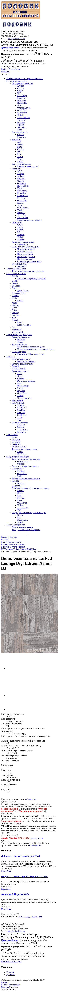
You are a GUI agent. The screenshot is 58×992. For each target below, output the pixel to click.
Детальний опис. (10, 47)
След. (27, 916)
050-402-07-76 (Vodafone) (12, 31)
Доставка (10, 974)
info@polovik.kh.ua (16, 39)
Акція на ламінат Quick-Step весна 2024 (24, 876)
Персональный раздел (11, 961)
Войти (4, 69)
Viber (26, 36)
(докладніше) (35, 845)
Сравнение (31, 799)
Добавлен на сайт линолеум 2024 (20, 856)
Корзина (5, 71)
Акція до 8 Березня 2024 (15, 894)
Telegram (19, 36)
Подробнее (6, 871)
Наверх (4, 982)
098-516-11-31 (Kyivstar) (12, 34)
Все (40, 916)
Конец (34, 916)
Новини (10, 972)
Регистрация (14, 69)
